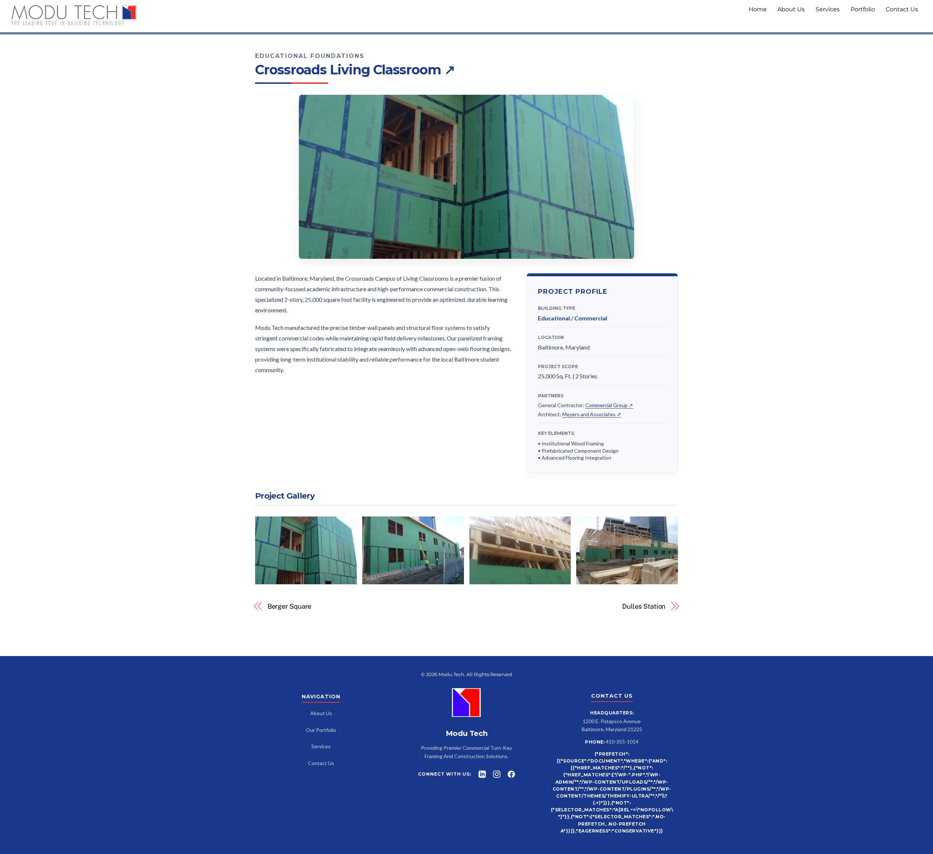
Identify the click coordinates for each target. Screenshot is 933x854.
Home (758, 9)
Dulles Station (644, 606)
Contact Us (902, 9)
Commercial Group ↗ (609, 405)
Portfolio (863, 9)
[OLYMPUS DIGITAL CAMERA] (413, 579)
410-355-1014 (622, 741)
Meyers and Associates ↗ (591, 414)
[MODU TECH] (74, 23)
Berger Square (290, 606)
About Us (791, 9)
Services (828, 9)
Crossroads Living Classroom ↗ (355, 70)
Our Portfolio (321, 730)
